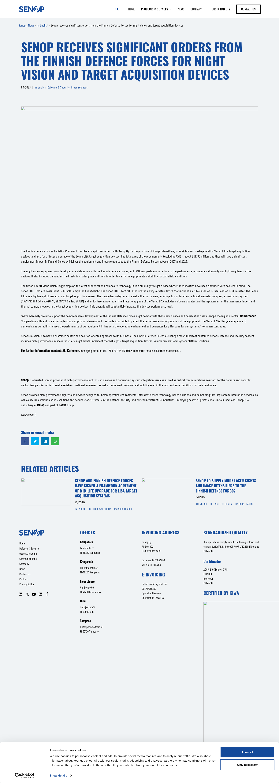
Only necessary (247, 764)
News (181, 9)
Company (196, 9)
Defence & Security (58, 87)
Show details (58, 775)
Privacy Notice (26, 584)
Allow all (247, 752)
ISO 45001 (208, 583)
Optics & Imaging (28, 553)
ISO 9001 (207, 574)
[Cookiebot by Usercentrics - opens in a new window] (24, 775)
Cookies (23, 579)
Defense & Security (29, 548)
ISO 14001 (208, 578)
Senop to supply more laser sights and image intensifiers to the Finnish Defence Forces (226, 485)
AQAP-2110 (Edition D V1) (215, 569)
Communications (28, 558)
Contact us (248, 9)
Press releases (79, 87)
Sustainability (221, 9)
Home (131, 9)
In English (40, 87)
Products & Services (154, 9)
